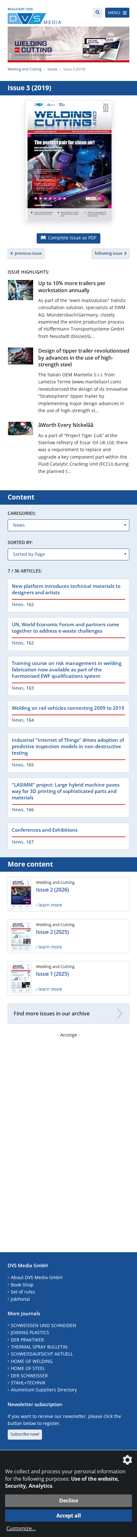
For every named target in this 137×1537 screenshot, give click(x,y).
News (18, 604)
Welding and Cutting (24, 69)
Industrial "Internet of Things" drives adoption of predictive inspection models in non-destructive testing (68, 746)
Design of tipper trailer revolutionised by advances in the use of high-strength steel (83, 357)
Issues (52, 69)
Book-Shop (22, 1285)
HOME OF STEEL (28, 1368)
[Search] (98, 13)
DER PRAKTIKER (27, 1340)
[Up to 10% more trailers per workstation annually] (20, 291)
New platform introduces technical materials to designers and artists (66, 589)
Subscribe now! (25, 1434)
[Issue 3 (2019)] (68, 164)
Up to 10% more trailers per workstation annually (71, 286)
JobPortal (20, 1299)
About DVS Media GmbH (36, 1277)
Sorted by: (20, 542)
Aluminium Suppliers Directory (44, 1390)
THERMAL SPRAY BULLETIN (39, 1347)
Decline (68, 1500)
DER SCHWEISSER (29, 1376)
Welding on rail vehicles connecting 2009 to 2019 (68, 708)
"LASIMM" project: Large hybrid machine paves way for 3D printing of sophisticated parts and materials (65, 791)
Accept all (68, 1515)
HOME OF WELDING (32, 1361)
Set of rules (23, 1292)
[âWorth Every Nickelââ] (20, 430)
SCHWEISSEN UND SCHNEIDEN (43, 1325)
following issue (109, 253)
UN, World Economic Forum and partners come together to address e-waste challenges (65, 627)
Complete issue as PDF (71, 238)
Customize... (21, 1528)
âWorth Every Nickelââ (65, 424)
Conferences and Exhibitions (44, 830)
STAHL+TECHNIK (28, 1383)
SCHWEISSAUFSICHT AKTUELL (42, 1354)
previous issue (27, 253)
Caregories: (22, 513)
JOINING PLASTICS (30, 1332)
